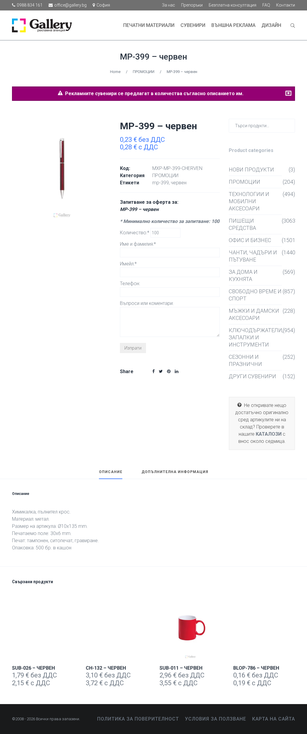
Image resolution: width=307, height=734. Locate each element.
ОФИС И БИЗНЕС (250, 240)
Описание (110, 472)
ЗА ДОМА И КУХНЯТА (243, 275)
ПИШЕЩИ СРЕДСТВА (242, 224)
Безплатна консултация (232, 5)
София (103, 5)
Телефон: (130, 283)
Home (115, 71)
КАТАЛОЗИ (269, 434)
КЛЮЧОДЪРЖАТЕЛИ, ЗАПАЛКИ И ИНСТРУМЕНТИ (255, 337)
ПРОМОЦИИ (143, 71)
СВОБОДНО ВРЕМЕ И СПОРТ (255, 295)
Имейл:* (128, 264)
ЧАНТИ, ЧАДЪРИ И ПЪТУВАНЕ (253, 256)
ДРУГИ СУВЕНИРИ (252, 376)
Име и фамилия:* (138, 244)
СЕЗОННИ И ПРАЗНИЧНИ (245, 360)
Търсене (289, 125)
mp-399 (160, 183)
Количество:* (135, 232)
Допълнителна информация (175, 472)
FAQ (266, 5)
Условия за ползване (215, 719)
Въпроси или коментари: (147, 303)
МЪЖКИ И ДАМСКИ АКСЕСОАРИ (254, 314)
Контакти (285, 5)
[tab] (110, 474)
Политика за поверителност (138, 719)
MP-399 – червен (153, 57)
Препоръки (192, 5)
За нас (168, 5)
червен (178, 183)
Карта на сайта (273, 719)
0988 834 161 (30, 5)
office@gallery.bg (70, 5)
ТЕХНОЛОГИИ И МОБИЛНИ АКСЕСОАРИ (249, 201)
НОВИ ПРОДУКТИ (251, 169)
